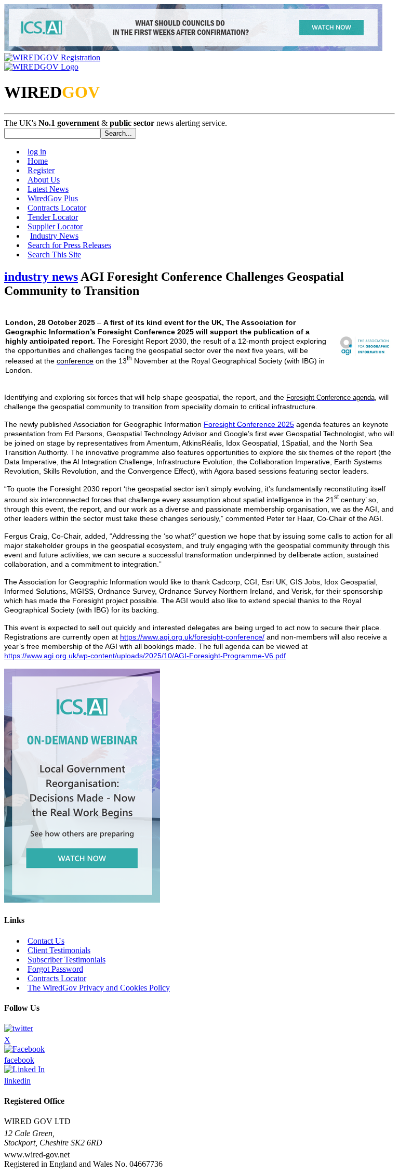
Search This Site (54, 254)
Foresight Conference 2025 (249, 424)
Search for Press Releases (69, 245)
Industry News (54, 235)
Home (38, 161)
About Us (44, 179)
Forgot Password (55, 969)
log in (37, 151)
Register (41, 170)
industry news (41, 276)
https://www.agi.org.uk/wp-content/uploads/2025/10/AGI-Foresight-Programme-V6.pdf (145, 655)
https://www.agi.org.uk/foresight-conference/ (192, 637)
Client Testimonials (59, 950)
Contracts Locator (57, 207)
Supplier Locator (55, 226)
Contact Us (46, 940)
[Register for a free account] (52, 57)
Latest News (48, 189)
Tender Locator (53, 217)
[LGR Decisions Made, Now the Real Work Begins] (193, 48)
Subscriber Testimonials (66, 959)
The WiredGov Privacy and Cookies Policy (99, 987)
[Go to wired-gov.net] (41, 66)
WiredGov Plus (53, 198)
